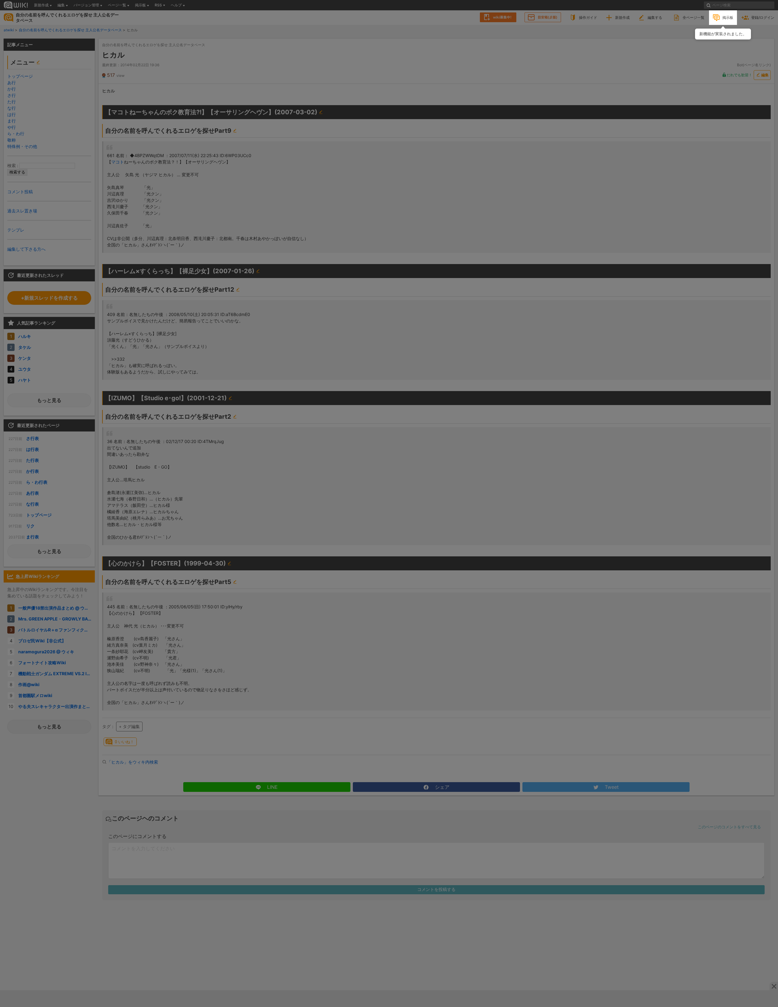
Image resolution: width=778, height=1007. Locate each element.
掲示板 (727, 17)
